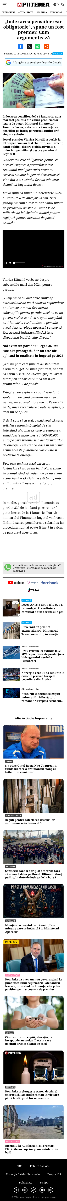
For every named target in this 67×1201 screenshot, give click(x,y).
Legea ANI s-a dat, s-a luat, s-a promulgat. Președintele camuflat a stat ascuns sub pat (42, 608)
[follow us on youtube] (16, 583)
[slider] (19, 263)
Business (10, 866)
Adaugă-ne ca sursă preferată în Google (37, 62)
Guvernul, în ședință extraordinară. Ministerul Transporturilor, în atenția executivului (40, 630)
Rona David (43, 53)
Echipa (44, 1182)
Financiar (56, 12)
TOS (20, 1166)
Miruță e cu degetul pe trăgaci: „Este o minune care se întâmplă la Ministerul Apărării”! (32, 929)
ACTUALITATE (25, 12)
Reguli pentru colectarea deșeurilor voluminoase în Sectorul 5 (30, 821)
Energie (10, 1087)
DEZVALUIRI (8, 12)
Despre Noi (54, 1174)
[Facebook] (16, 1190)
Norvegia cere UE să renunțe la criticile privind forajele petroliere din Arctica (42, 676)
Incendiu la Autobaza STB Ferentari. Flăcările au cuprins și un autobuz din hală (31, 1149)
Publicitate (25, 1182)
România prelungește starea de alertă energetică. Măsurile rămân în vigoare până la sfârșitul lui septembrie (32, 1095)
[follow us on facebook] (50, 583)
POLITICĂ (42, 12)
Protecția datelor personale (23, 1174)
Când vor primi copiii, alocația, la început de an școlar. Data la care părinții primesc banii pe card (28, 1041)
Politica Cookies (39, 1166)
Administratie (13, 815)
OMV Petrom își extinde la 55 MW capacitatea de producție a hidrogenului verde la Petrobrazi (42, 656)
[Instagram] (24, 1190)
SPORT (9, 761)
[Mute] (10, 263)
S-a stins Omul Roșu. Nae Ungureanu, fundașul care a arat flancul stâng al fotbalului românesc (31, 769)
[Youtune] (42, 1190)
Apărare (10, 920)
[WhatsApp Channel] (50, 1190)
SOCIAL (9, 1032)
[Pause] (5, 263)
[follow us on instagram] (32, 583)
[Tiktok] (33, 1190)
